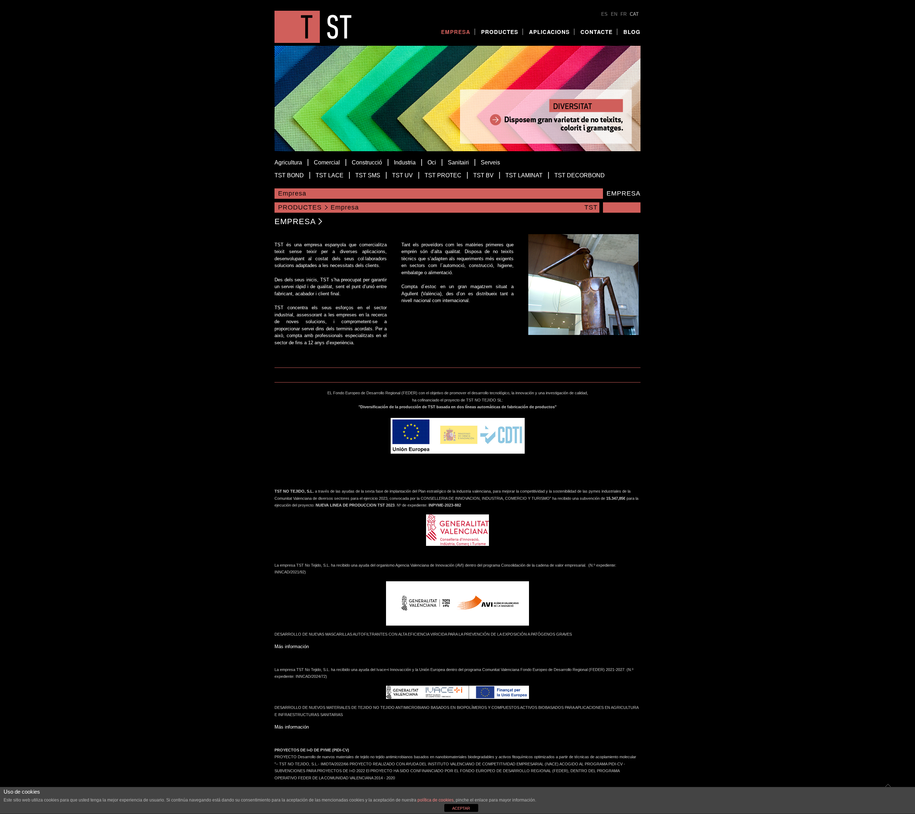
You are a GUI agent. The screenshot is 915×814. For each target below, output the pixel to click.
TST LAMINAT (524, 175)
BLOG (631, 32)
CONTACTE (596, 32)
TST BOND (289, 175)
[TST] (312, 41)
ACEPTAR (461, 808)
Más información (291, 646)
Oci (431, 162)
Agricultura (288, 162)
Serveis (490, 162)
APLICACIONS (549, 32)
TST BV (483, 175)
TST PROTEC (443, 175)
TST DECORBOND (579, 175)
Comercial (327, 162)
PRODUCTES (499, 32)
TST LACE (329, 175)
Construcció (367, 162)
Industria (405, 162)
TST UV (402, 175)
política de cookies (435, 800)
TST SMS (367, 175)
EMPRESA (455, 32)
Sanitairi (458, 162)
